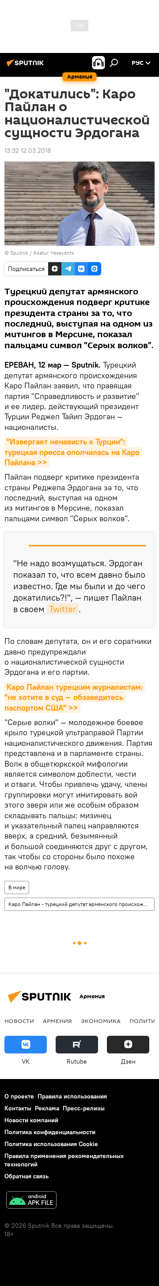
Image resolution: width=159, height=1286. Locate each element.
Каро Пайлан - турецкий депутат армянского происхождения (81, 904)
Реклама (47, 1108)
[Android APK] (31, 1201)
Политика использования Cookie (51, 1144)
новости (19, 1021)
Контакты (17, 1108)
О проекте (19, 1096)
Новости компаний (31, 1120)
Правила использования (72, 1096)
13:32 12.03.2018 (27, 150)
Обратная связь (26, 1176)
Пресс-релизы (84, 1108)
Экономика (101, 1021)
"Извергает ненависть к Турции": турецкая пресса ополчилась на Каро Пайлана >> (73, 451)
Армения (57, 1021)
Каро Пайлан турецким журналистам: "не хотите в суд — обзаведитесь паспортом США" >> (74, 697)
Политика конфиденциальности (49, 1132)
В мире (16, 887)
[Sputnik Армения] (26, 66)
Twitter (62, 608)
